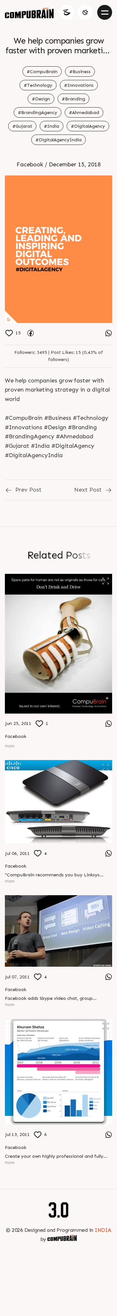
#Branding (73, 99)
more (9, 745)
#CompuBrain (42, 71)
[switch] (85, 12)
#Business (80, 71)
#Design (41, 99)
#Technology (38, 85)
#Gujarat (22, 126)
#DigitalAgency (88, 126)
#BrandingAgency (37, 112)
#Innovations (79, 85)
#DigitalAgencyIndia (58, 140)
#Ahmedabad (84, 112)
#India (51, 126)
